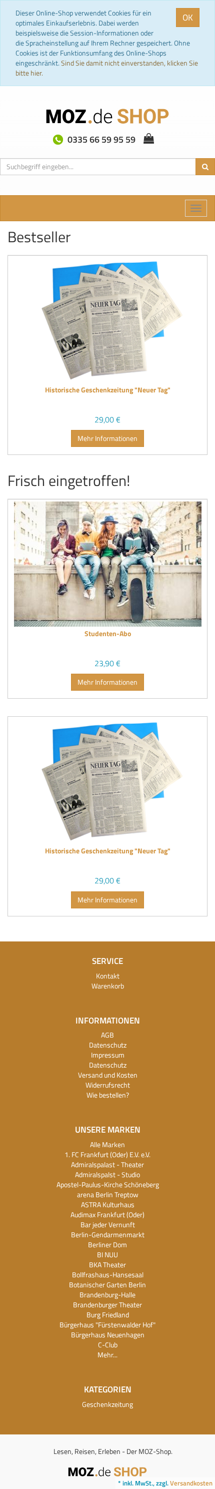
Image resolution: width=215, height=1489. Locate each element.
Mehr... (108, 1354)
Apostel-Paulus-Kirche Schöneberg (107, 1184)
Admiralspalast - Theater (107, 1164)
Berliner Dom (107, 1244)
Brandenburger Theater (107, 1304)
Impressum (107, 1055)
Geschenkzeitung (107, 1404)
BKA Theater (107, 1264)
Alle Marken (107, 1144)
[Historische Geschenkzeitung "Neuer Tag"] (107, 320)
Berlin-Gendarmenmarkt (107, 1234)
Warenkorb (108, 985)
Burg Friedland (107, 1314)
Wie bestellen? (107, 1095)
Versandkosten (191, 1483)
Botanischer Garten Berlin (107, 1284)
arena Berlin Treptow (107, 1194)
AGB (107, 1035)
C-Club (108, 1344)
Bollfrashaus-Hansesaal (108, 1274)
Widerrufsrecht (108, 1085)
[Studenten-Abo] (107, 564)
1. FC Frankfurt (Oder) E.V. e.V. (107, 1154)
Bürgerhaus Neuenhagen (107, 1334)
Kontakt (108, 975)
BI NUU (107, 1254)
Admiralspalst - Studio (107, 1174)
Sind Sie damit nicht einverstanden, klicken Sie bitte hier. (107, 68)
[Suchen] (205, 166)
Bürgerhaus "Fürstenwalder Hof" (108, 1324)
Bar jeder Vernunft (107, 1224)
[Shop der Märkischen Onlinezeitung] (108, 1470)
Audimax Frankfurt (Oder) (107, 1214)
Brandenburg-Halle (108, 1294)
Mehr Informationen (108, 438)
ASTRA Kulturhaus (107, 1204)
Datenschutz (107, 1045)
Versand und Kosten (108, 1075)
